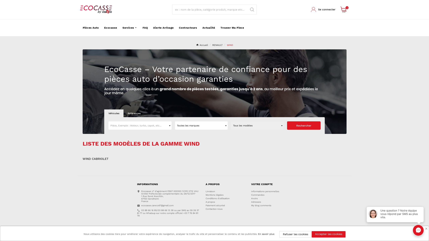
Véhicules (113, 113)
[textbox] (140, 125)
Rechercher (303, 125)
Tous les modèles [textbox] (243, 125)
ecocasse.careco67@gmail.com (157, 205)
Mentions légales (215, 195)
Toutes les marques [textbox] (188, 125)
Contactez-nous (214, 209)
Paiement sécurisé (215, 205)
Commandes (257, 195)
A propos (210, 202)
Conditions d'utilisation (218, 198)
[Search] (252, 9)
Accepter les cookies (328, 234)
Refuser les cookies (295, 234)
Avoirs (254, 198)
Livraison (210, 191)
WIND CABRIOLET (95, 158)
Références (134, 113)
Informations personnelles (265, 191)
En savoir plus (266, 234)
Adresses (256, 202)
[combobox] (140, 125)
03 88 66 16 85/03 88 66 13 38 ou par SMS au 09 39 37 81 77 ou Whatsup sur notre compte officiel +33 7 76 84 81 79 (168, 213)
